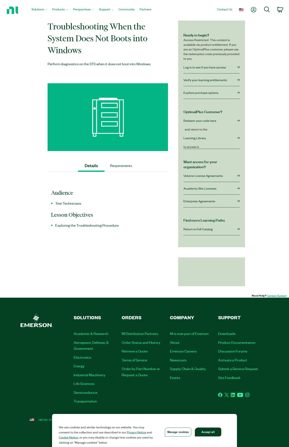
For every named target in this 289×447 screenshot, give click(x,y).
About (175, 342)
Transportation (85, 401)
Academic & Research (91, 333)
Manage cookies (178, 432)
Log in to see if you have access (204, 67)
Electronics (82, 357)
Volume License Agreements (203, 176)
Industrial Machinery (89, 374)
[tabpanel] (108, 211)
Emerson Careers (183, 351)
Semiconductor (86, 392)
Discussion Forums (232, 351)
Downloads (226, 333)
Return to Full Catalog (198, 229)
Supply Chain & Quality (188, 368)
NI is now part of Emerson (189, 333)
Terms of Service (134, 360)
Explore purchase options (200, 92)
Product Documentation (236, 342)
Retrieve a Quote (135, 351)
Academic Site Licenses (199, 188)
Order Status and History (141, 342)
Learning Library (194, 138)
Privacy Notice (136, 432)
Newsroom (178, 360)
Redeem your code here (199, 120)
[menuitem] (39, 10)
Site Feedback (229, 377)
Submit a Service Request (238, 368)
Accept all (208, 432)
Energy (79, 366)
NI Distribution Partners (140, 333)
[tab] (91, 166)
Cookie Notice (68, 437)
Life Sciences (84, 383)
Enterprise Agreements (199, 201)
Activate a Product (232, 360)
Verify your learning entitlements (205, 80)
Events (175, 377)
